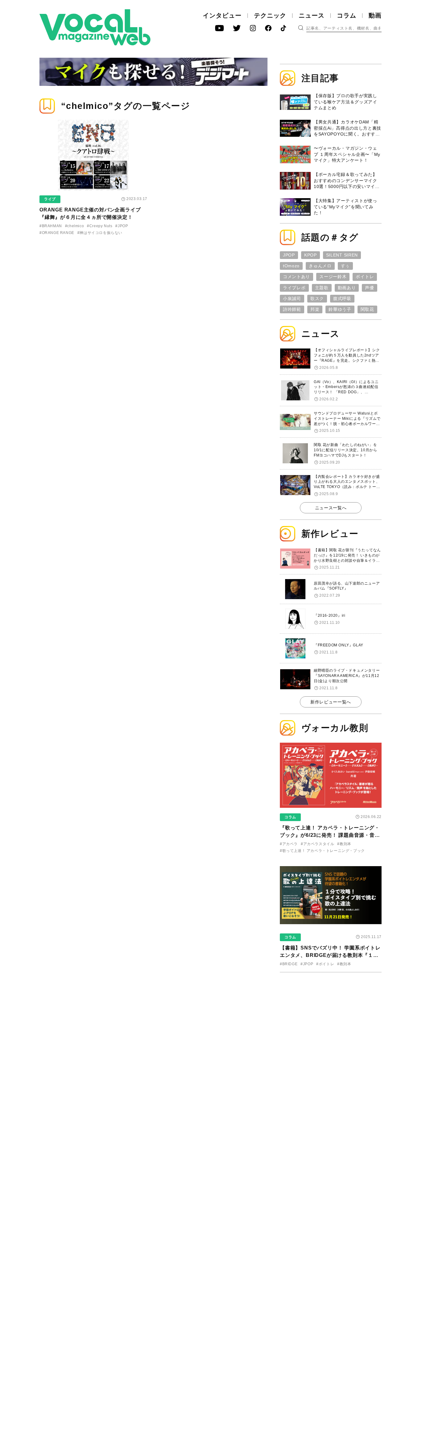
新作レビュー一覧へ (330, 701)
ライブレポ (294, 287)
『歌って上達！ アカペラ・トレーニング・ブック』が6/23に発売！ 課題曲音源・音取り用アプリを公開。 (330, 835)
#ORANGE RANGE (56, 233)
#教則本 (344, 844)
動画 (375, 15)
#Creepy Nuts (99, 226)
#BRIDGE (288, 964)
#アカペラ (289, 844)
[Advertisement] (330, 1017)
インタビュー (222, 15)
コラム (346, 15)
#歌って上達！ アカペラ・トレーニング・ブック (322, 851)
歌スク (317, 298)
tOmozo (291, 265)
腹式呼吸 (342, 298)
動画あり (347, 287)
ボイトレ (365, 276)
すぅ (345, 265)
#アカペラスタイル (317, 844)
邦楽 (314, 309)
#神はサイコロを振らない (99, 233)
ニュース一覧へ (331, 507)
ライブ (50, 199)
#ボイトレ (325, 964)
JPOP (289, 254)
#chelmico (74, 226)
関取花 (367, 309)
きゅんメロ (320, 265)
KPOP (310, 254)
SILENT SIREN (342, 254)
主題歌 (322, 287)
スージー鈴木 (332, 276)
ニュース (312, 15)
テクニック (270, 15)
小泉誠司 (292, 298)
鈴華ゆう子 (340, 309)
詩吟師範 (292, 309)
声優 (369, 287)
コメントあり (296, 276)
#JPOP (121, 226)
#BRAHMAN (50, 226)
